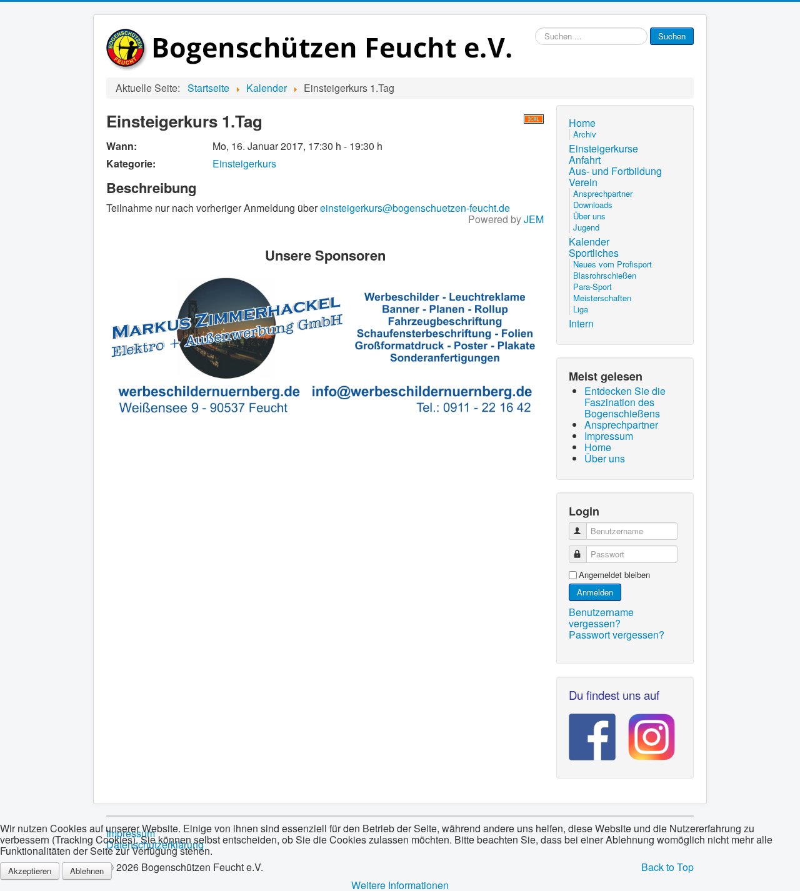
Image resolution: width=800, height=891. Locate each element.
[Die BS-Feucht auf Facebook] (592, 732)
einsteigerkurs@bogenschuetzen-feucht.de (415, 208)
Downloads (592, 205)
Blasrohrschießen (604, 275)
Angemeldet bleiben (614, 574)
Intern (581, 323)
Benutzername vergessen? (601, 617)
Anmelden (595, 592)
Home (582, 123)
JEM (534, 219)
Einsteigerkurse (603, 148)
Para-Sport (592, 286)
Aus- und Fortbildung (615, 171)
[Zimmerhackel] (325, 345)
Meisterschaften (602, 298)
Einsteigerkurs (244, 163)
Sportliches (594, 253)
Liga (580, 309)
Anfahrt (585, 160)
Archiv (584, 134)
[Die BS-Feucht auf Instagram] (645, 732)
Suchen (672, 36)
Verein (583, 182)
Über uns (589, 216)
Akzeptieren (29, 871)
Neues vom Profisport (612, 264)
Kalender (589, 241)
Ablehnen (87, 871)
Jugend (586, 227)
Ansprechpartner (602, 193)
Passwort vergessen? (616, 634)
